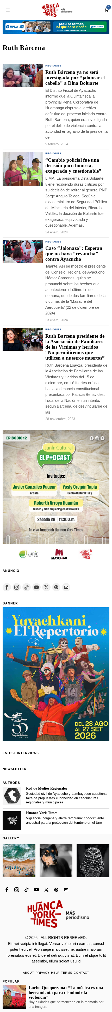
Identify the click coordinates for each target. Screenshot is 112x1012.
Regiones (53, 65)
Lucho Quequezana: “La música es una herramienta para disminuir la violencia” (66, 992)
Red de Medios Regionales (46, 788)
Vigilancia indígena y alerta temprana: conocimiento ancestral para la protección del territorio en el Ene (65, 820)
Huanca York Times (41, 813)
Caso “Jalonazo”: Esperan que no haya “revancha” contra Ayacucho (73, 254)
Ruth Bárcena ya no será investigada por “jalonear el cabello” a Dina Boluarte (75, 78)
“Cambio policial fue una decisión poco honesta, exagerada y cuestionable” (73, 165)
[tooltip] (7, 587)
